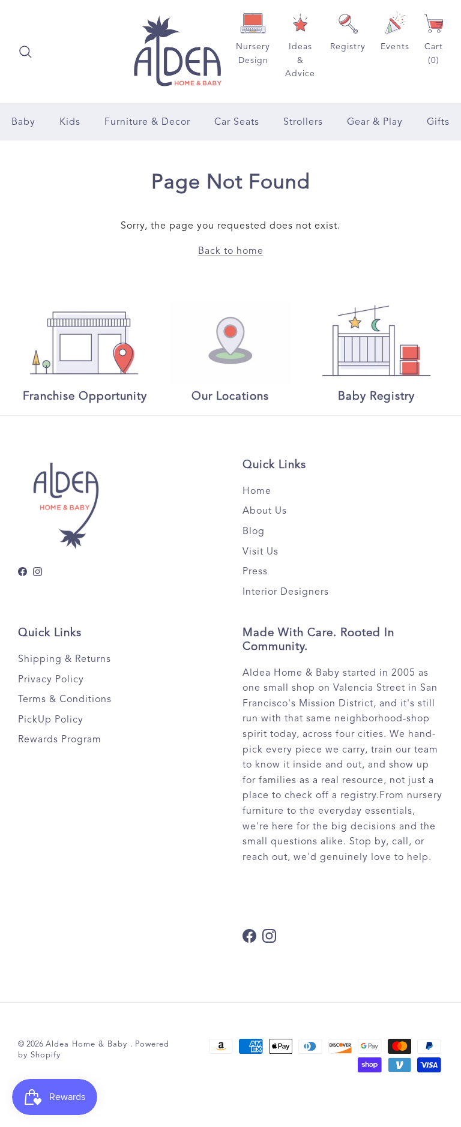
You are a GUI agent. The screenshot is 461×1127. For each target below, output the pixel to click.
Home (257, 491)
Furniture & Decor (147, 122)
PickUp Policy (50, 720)
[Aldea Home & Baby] (177, 51)
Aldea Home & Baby (88, 1044)
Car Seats (236, 122)
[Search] (25, 51)
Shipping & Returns (64, 659)
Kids (69, 122)
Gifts (438, 122)
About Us (265, 511)
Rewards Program (59, 739)
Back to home (231, 251)
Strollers (303, 122)
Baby (23, 122)
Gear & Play (375, 122)
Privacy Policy (51, 679)
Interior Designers (286, 592)
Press (255, 571)
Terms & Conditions (65, 699)
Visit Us (261, 551)
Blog (254, 531)
